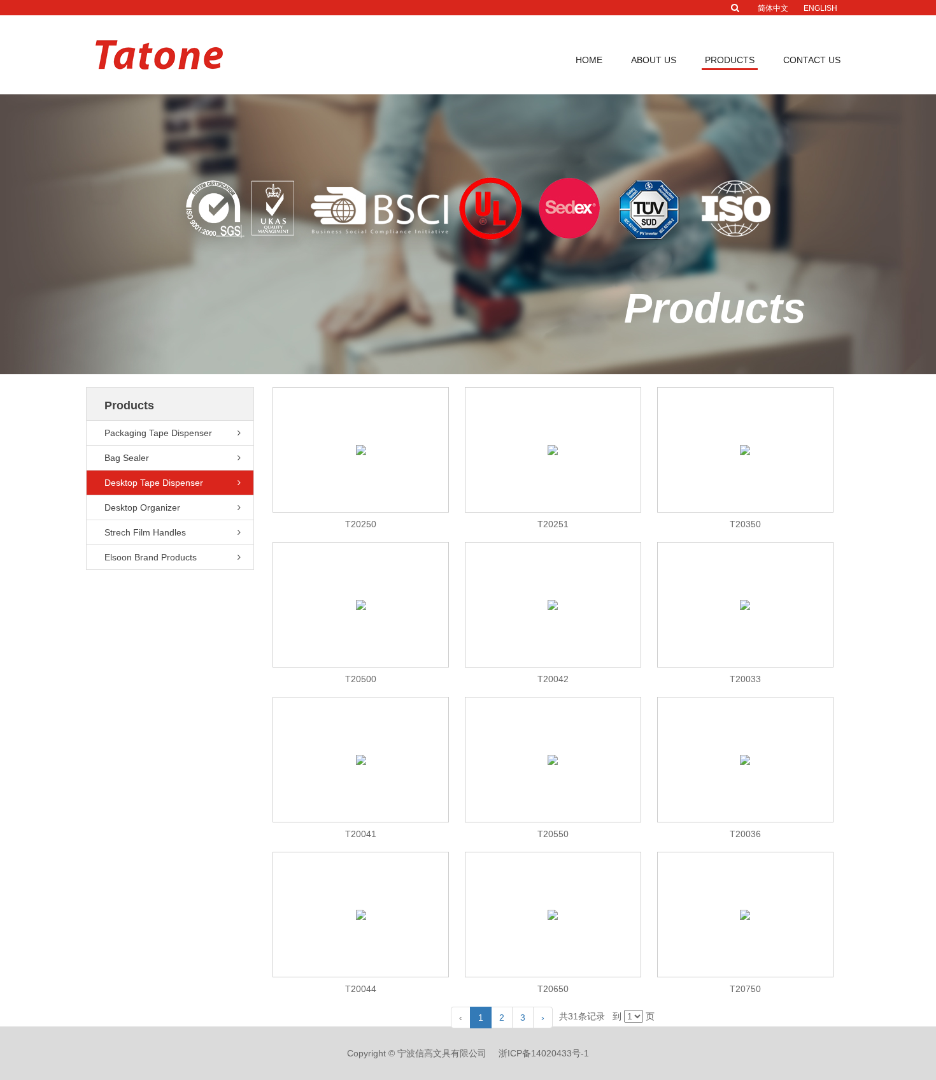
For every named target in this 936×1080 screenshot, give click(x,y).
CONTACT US (811, 60)
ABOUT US (653, 60)
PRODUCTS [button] (730, 60)
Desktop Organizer (738, 137)
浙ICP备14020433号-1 (544, 1053)
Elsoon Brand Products (745, 172)
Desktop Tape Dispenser (748, 119)
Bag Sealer (725, 102)
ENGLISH (820, 8)
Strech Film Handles (741, 154)
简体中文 (773, 8)
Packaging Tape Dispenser (752, 84)
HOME (589, 60)
